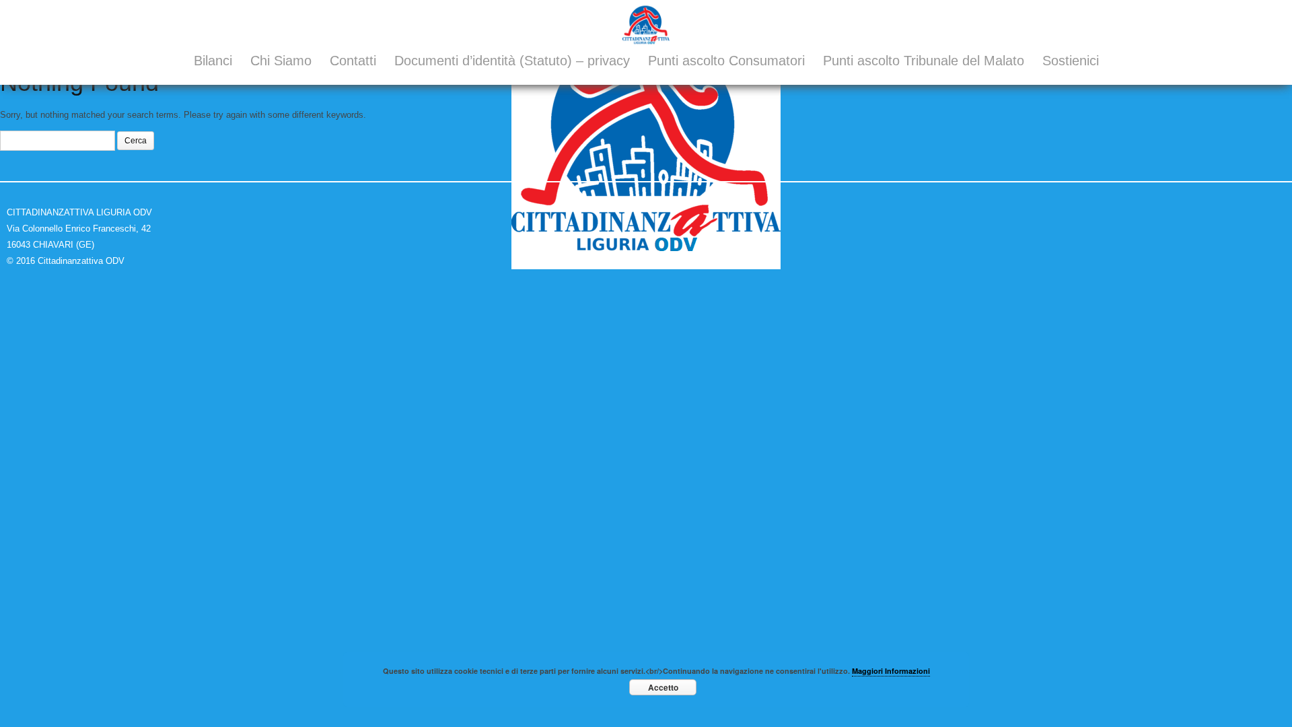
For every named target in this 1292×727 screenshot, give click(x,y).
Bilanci (213, 60)
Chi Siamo (281, 60)
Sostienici (1070, 60)
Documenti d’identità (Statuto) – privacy (512, 60)
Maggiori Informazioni (891, 671)
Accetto (663, 687)
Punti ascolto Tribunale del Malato (923, 60)
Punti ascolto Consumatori (726, 60)
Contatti (353, 60)
